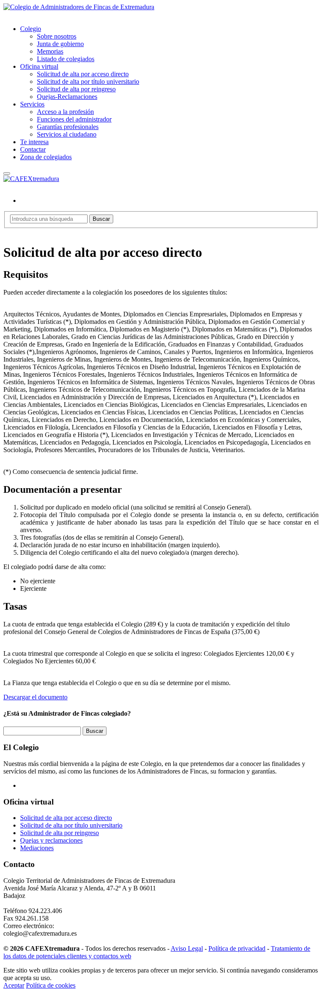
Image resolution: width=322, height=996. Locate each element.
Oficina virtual (39, 66)
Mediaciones (37, 847)
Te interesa (34, 141)
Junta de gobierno (60, 43)
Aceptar (13, 985)
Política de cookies (50, 985)
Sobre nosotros (56, 36)
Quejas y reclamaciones (51, 840)
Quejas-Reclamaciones (67, 96)
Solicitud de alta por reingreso (76, 89)
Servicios (32, 104)
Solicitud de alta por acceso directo (83, 74)
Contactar (33, 149)
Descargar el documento (35, 697)
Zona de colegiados (46, 156)
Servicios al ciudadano (66, 134)
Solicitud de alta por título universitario (88, 81)
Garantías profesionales (68, 126)
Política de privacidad (236, 948)
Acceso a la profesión (65, 111)
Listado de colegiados (65, 58)
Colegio (30, 28)
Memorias (50, 51)
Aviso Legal (187, 948)
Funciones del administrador (74, 119)
